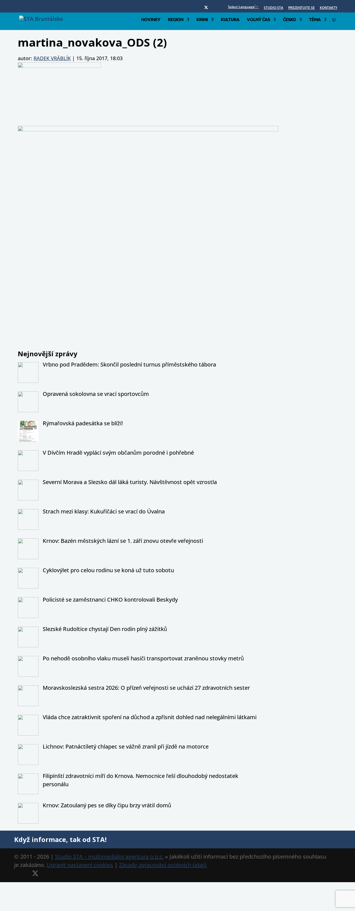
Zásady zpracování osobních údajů (163, 865)
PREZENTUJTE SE (301, 8)
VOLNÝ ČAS (258, 19)
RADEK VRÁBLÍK (52, 58)
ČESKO (289, 19)
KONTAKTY (328, 8)
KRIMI (202, 19)
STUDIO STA (273, 8)
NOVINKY (150, 19)
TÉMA (315, 19)
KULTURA (230, 19)
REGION (175, 19)
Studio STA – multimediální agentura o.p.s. (109, 856)
